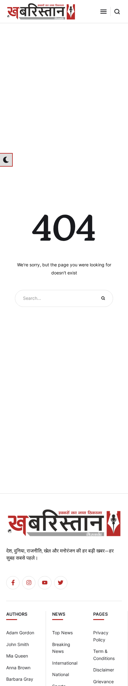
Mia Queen (17, 655)
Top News (62, 632)
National (60, 674)
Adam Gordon (20, 632)
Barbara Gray (19, 679)
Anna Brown (18, 667)
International (64, 663)
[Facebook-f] (13, 582)
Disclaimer (103, 669)
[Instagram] (28, 582)
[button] (103, 11)
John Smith (17, 644)
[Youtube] (44, 582)
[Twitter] (60, 582)
